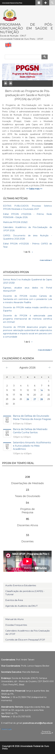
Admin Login (7, 729)
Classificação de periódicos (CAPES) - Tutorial (25, 593)
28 (41, 399)
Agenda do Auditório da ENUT (21, 606)
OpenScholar (47, 732)
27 (35, 399)
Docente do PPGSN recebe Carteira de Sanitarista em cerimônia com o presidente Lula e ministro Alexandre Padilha (27, 299)
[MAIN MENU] (38, 2)
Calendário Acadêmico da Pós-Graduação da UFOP (27, 632)
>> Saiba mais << (34, 188)
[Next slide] (10, 83)
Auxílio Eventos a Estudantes (20, 585)
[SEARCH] (52, 2)
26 (28, 399)
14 (42, 390)
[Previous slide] (5, 83)
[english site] (27, 45)
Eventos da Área (14, 600)
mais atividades (44, 350)
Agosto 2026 (27, 367)
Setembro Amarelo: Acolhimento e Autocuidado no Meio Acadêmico (32, 445)
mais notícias (45, 260)
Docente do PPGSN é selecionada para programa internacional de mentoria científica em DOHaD (27, 318)
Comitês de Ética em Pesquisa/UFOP (25, 639)
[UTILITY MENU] (45, 2)
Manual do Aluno (14, 619)
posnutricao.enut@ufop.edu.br (38, 723)
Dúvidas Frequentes (16, 625)
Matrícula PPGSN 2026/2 (15, 222)
